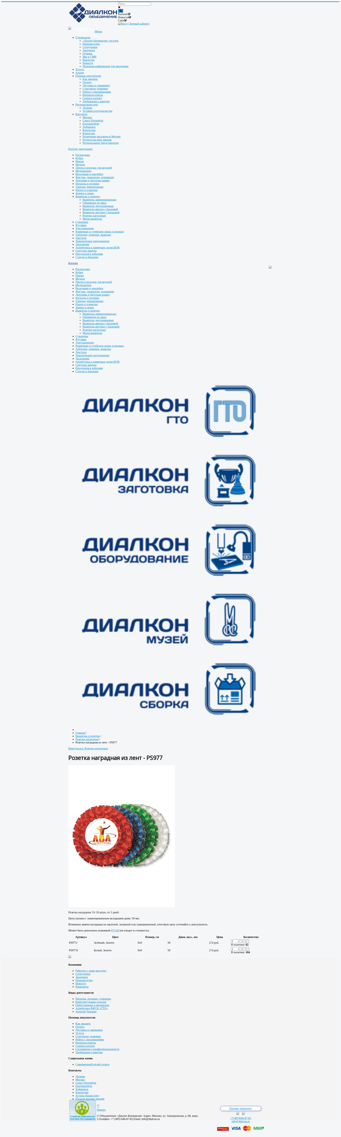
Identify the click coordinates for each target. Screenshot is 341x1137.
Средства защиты (86, 250)
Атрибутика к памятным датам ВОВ (97, 247)
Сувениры (81, 221)
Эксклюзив (82, 244)
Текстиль (80, 237)
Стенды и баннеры (86, 257)
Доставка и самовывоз (89, 1029)
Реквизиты (82, 986)
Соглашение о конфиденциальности (97, 1049)
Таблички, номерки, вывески (93, 234)
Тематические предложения (92, 241)
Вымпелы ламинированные (99, 199)
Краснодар (81, 1092)
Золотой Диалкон (86, 1011)
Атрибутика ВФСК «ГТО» (91, 1008)
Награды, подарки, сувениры (93, 998)
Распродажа (82, 154)
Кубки (79, 158)
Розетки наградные (94, 215)
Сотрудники (82, 973)
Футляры (80, 225)
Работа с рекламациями (89, 1039)
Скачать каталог (85, 1045)
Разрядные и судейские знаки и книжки (99, 231)
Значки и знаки (84, 193)
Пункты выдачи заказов (89, 1098)
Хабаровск (81, 1089)
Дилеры (80, 1076)
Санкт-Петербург (85, 1082)
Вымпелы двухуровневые (98, 206)
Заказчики (81, 977)
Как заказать (83, 1023)
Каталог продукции (80, 148)
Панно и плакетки (86, 190)
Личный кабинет (139, 23)
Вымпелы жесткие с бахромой (101, 212)
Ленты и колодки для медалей (93, 167)
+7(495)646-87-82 (240, 1118)
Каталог (73, 263)
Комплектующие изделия (90, 1001)
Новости (80, 983)
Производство (84, 980)
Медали (80, 164)
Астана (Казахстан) (87, 1095)
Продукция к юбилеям (89, 253)
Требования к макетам (88, 1052)
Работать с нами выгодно (90, 970)
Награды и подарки (87, 183)
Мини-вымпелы (92, 218)
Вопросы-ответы (85, 1042)
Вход (124, 23)
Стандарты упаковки (88, 1036)
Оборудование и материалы (92, 1005)
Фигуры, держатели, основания (94, 177)
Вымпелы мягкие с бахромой (100, 209)
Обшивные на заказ (94, 202)
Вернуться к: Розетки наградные (88, 748)
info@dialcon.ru (241, 1121)
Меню (98, 31)
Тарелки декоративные (89, 186)
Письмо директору (240, 1108)
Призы (79, 161)
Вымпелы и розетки (87, 196)
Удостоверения (84, 228)
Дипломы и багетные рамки (92, 180)
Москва (80, 1079)
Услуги (79, 1033)
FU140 (115, 930)
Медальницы (83, 170)
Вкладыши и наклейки (89, 174)
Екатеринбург (83, 1086)
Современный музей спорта (92, 1064)
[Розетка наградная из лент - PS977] (121, 906)
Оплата (79, 1026)
